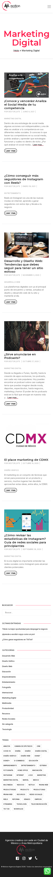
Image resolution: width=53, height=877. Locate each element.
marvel (26, 780)
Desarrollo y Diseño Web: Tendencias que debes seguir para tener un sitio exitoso (23, 266)
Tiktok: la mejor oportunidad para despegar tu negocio (25, 629)
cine (38, 746)
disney (37, 756)
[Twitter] (31, 860)
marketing (41, 775)
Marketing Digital (12, 119)
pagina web (43, 785)
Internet (20, 775)
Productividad (8, 708)
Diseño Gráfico (11, 470)
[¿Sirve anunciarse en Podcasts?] (26, 350)
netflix (32, 785)
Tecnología (7, 729)
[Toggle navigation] (48, 6)
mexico (36, 780)
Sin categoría (7, 724)
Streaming (7, 804)
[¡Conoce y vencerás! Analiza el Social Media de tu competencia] (26, 96)
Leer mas (11, 150)
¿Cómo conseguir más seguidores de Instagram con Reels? (23, 179)
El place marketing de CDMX (26, 459)
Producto (24, 789)
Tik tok (6, 809)
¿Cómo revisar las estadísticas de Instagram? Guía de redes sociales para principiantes (25, 541)
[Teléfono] (37, 860)
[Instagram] (24, 860)
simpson (38, 799)
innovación (37, 770)
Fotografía (6, 687)
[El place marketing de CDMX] (26, 455)
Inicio (16, 50)
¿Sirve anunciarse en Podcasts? (20, 356)
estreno (43, 765)
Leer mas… (38, 144)
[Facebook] (18, 860)
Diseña (17, 751)
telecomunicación (39, 804)
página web (7, 794)
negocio (20, 785)
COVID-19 (7, 751)
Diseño (28, 751)
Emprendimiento (9, 677)
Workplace (18, 809)
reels (5, 799)
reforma (16, 799)
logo (30, 775)
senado (27, 799)
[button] (49, 611)
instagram (7, 775)
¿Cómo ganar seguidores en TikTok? (17, 639)
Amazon (6, 746)
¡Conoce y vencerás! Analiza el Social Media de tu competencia (25, 104)
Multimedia (6, 703)
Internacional (7, 693)
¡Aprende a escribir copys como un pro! (18, 634)
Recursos (6, 714)
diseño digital (41, 751)
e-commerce (19, 760)
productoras (39, 789)
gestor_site (14, 112)
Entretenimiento (12, 193)
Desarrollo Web (12, 282)
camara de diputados (23, 746)
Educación (6, 672)
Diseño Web (7, 666)
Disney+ (6, 760)
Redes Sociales (8, 719)
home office (23, 770)
